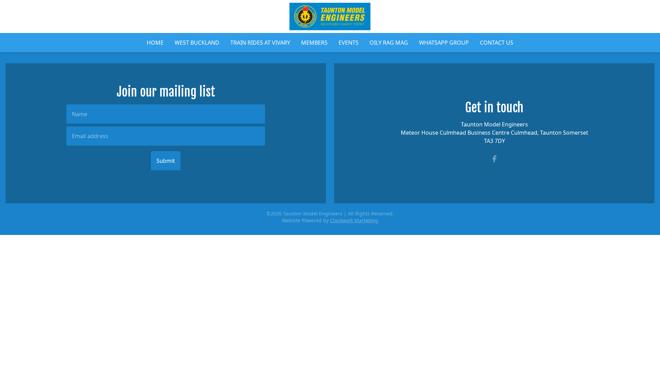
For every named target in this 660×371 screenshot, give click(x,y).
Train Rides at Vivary (260, 42)
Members (314, 42)
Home (155, 42)
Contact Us (496, 42)
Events (349, 42)
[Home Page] (330, 16)
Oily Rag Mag (389, 42)
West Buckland (197, 42)
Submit (165, 161)
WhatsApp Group (444, 42)
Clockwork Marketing (354, 220)
